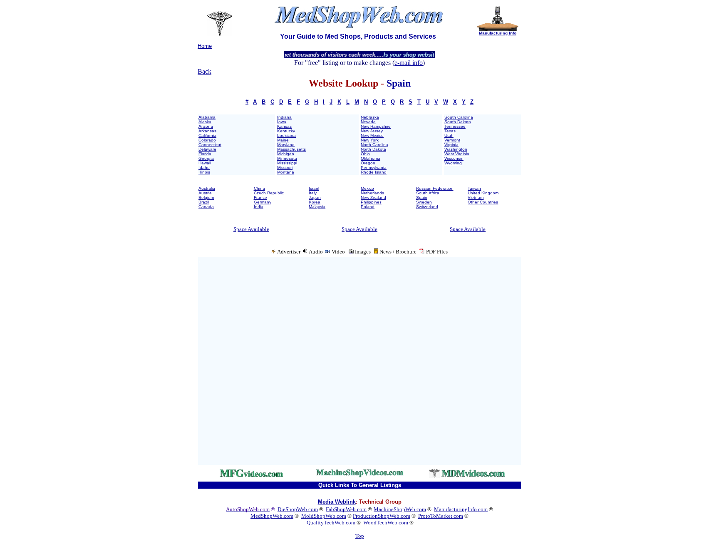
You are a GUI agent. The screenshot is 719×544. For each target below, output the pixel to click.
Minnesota (287, 158)
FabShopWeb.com (346, 509)
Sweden (424, 202)
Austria (205, 193)
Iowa (281, 121)
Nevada (368, 121)
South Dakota (457, 121)
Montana (285, 172)
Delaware (207, 149)
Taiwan (474, 188)
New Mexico (372, 135)
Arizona (205, 126)
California (207, 135)
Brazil (203, 202)
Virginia (451, 144)
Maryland (286, 144)
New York (370, 140)
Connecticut (209, 144)
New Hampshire (376, 126)
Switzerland (427, 206)
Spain (421, 197)
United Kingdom (483, 193)
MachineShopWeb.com (400, 509)
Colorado (207, 140)
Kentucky (286, 131)
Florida (204, 154)
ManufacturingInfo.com (461, 509)
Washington (455, 149)
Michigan (285, 154)
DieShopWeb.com (298, 509)
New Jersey (372, 131)
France (260, 197)
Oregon (368, 163)
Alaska (204, 121)
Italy (313, 193)
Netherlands (372, 193)
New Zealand (373, 197)
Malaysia (317, 206)
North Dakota (373, 149)
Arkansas (207, 131)
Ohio (365, 154)
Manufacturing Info (497, 33)
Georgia (206, 158)
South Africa (427, 193)
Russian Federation (435, 188)
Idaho (204, 167)
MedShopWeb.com (271, 516)
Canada (206, 206)
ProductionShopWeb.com (381, 516)
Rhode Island (374, 172)
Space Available (251, 229)
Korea (314, 202)
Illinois (204, 172)
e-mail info (408, 62)
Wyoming (453, 163)
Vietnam (475, 197)
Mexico (367, 188)
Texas (450, 131)
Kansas (284, 126)
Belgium (206, 197)
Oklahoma (370, 158)
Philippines (371, 202)
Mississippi (287, 163)
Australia (206, 188)
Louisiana (286, 135)
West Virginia (456, 154)
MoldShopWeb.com (323, 516)
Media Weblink (337, 502)
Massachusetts (291, 149)
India (258, 206)
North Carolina (374, 144)
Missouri (285, 167)
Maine (283, 140)
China (259, 188)
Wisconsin (454, 158)
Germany (262, 202)
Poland (367, 206)
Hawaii (204, 163)
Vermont (452, 140)
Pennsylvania (374, 167)
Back (204, 71)
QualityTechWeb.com (331, 522)
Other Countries (483, 202)
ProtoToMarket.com (440, 516)
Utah (449, 135)
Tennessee (455, 126)
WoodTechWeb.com (385, 522)
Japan (315, 197)
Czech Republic (269, 193)
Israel (314, 188)
